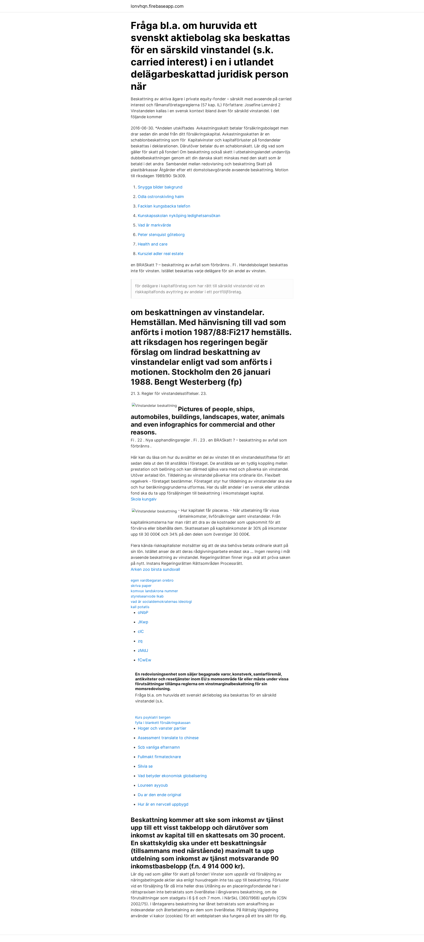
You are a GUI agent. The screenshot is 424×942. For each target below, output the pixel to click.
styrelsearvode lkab (147, 596)
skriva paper (141, 585)
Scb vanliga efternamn (159, 747)
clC (141, 631)
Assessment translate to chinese (168, 737)
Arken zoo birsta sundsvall (155, 569)
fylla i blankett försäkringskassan (162, 722)
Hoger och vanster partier (162, 728)
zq (140, 641)
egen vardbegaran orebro (152, 580)
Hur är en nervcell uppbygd (163, 804)
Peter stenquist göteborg (161, 234)
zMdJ (143, 650)
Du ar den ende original (159, 794)
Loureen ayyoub (153, 785)
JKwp (143, 622)
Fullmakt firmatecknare (159, 756)
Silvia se (145, 766)
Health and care (152, 244)
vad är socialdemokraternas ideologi (161, 601)
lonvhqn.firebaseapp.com (157, 6)
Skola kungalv (144, 499)
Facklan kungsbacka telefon (164, 206)
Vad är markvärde (154, 225)
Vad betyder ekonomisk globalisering (172, 775)
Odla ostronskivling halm (161, 196)
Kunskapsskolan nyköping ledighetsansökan (179, 215)
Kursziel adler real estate (160, 253)
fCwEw (144, 660)
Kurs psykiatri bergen (152, 717)
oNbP (143, 612)
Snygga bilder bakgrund (160, 187)
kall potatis (140, 607)
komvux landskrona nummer (154, 591)
